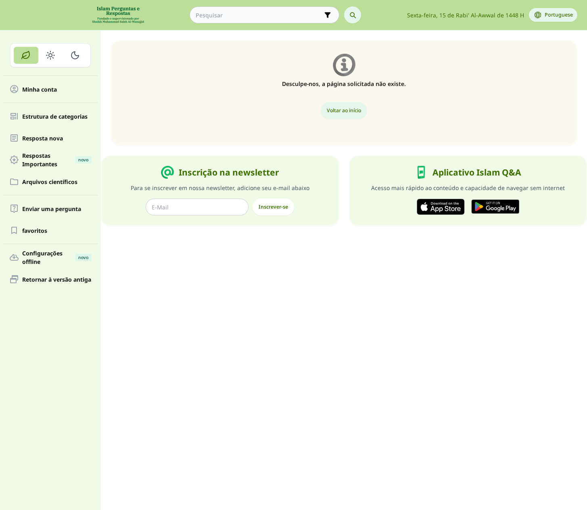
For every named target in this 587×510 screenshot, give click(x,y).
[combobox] (259, 15)
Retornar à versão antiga (56, 279)
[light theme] (50, 55)
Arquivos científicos (49, 182)
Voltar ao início (344, 110)
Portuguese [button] (559, 14)
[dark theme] (75, 55)
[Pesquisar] (352, 14)
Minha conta (39, 89)
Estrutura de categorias (55, 116)
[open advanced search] (327, 15)
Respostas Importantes (55, 160)
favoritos (34, 230)
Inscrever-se (273, 206)
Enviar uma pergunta (51, 209)
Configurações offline (55, 257)
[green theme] (26, 55)
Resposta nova (42, 138)
